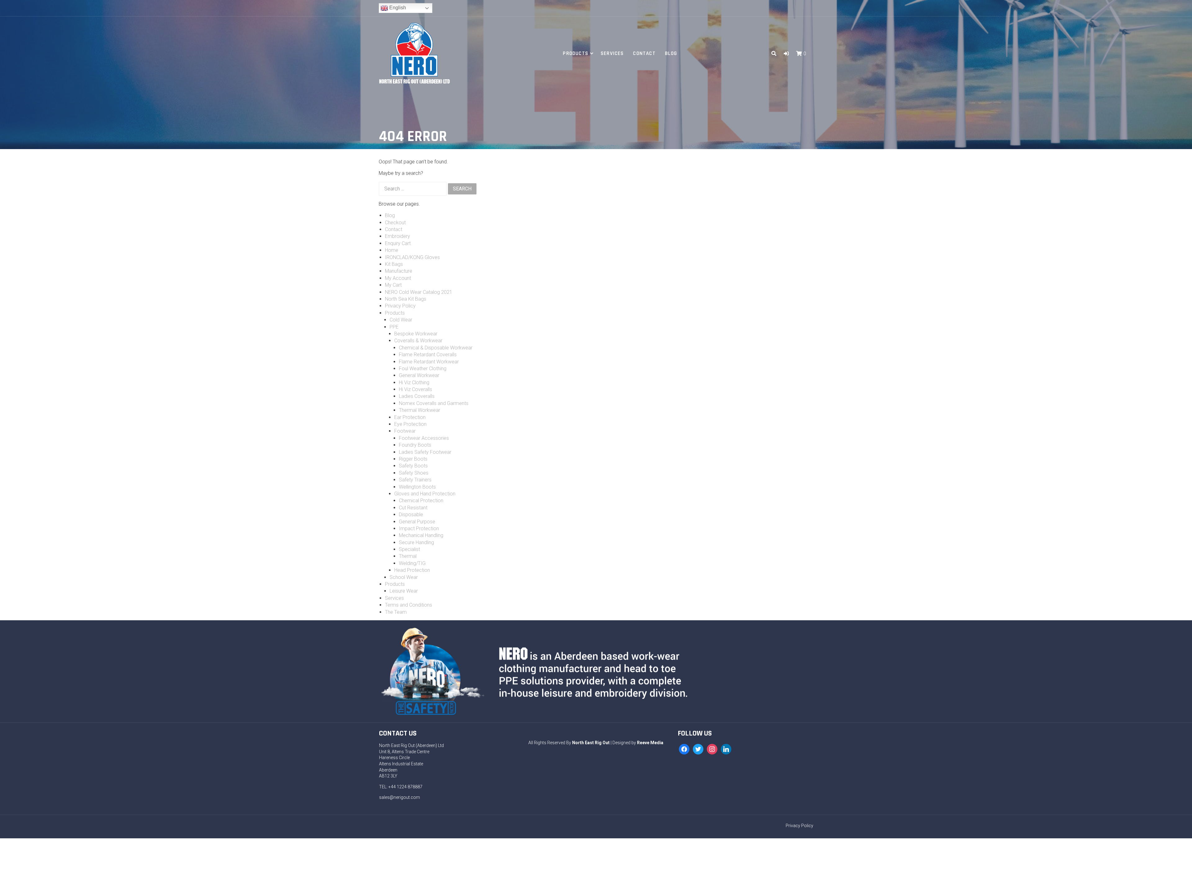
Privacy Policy (400, 306)
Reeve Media (650, 742)
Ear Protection (410, 417)
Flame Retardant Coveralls (428, 355)
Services (612, 53)
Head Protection (412, 570)
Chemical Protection (421, 500)
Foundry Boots (415, 445)
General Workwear (419, 375)
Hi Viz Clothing (414, 382)
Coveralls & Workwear (418, 341)
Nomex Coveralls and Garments (433, 403)
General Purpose (417, 522)
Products (575, 53)
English (397, 7)
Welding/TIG (412, 563)
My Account (398, 278)
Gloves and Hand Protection (424, 494)
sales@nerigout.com (399, 797)
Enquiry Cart (398, 243)
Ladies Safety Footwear (425, 452)
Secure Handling (416, 542)
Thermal (408, 556)
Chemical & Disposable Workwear (435, 348)
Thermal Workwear (419, 410)
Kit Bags (394, 264)
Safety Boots (413, 466)
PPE (394, 327)
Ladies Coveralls (417, 396)
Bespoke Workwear (415, 334)
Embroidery (397, 236)
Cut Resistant (413, 508)
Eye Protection (410, 424)
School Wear (404, 577)
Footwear (405, 431)
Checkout (395, 222)
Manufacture (398, 271)
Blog (671, 53)
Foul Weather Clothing (422, 368)
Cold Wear (401, 320)
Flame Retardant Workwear (429, 362)
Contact (644, 53)
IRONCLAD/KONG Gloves (412, 257)
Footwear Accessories (424, 438)
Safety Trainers (415, 480)
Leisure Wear (404, 591)
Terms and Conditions (408, 605)
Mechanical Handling (421, 535)
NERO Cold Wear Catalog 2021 (418, 292)
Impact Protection (419, 528)
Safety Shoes (413, 473)
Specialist (409, 549)
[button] (786, 54)
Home (391, 250)
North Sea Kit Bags (405, 299)
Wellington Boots (417, 487)
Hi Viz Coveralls (415, 389)
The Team (396, 612)
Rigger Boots (413, 459)
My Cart (393, 285)
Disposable (411, 514)
